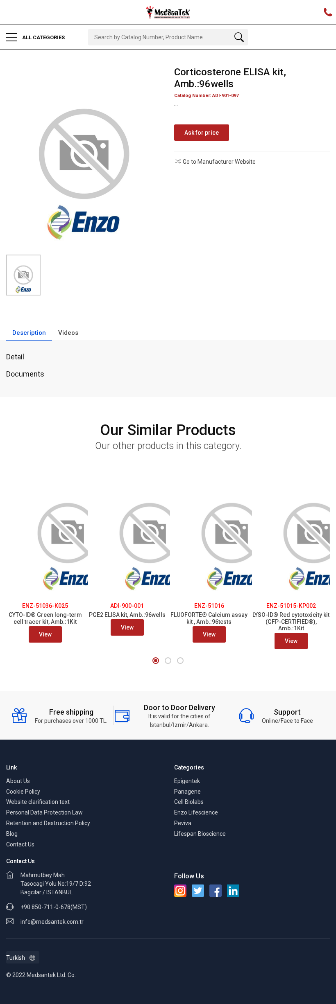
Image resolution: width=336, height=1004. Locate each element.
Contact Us (20, 844)
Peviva (182, 823)
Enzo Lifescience (196, 812)
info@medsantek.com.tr (52, 921)
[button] (156, 660)
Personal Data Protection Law (44, 812)
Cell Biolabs (189, 802)
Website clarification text (38, 802)
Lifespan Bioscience (200, 833)
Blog (12, 833)
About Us (18, 781)
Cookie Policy (23, 791)
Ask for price (201, 132)
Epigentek (187, 781)
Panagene (187, 791)
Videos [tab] (68, 332)
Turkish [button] (15, 957)
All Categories (43, 37)
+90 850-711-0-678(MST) (53, 907)
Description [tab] (29, 332)
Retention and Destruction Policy (48, 823)
